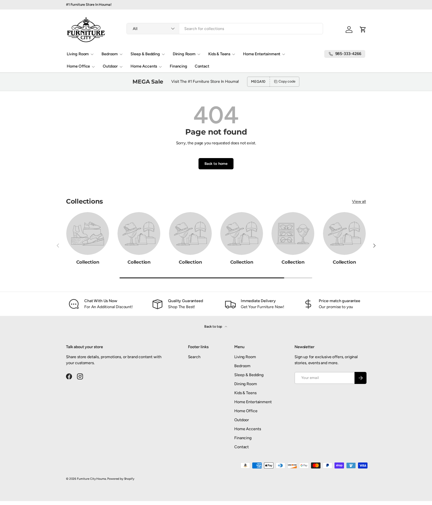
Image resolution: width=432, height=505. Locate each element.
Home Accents (143, 66)
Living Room (78, 54)
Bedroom (110, 54)
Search (194, 356)
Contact (202, 66)
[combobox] (225, 28)
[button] (363, 29)
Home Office (78, 66)
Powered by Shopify (120, 478)
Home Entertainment (261, 54)
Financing (178, 66)
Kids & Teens (219, 54)
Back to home (216, 163)
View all (359, 201)
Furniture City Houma (91, 478)
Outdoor (110, 66)
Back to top (213, 326)
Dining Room (184, 54)
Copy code (287, 81)
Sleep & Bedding (145, 54)
